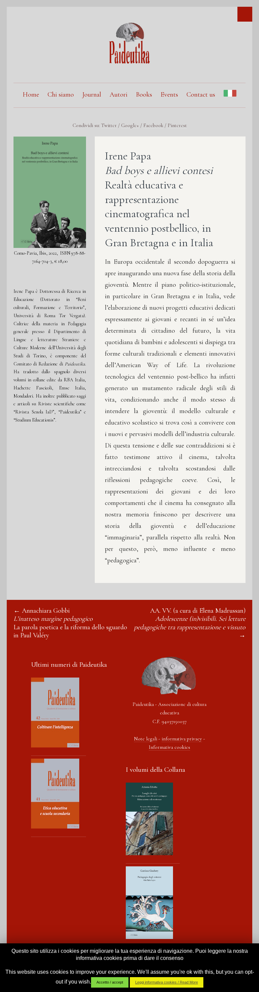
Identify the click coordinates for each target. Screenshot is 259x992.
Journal (91, 95)
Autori (118, 95)
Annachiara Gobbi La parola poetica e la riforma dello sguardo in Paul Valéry (70, 623)
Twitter (109, 125)
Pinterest (177, 125)
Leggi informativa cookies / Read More (166, 982)
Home (31, 95)
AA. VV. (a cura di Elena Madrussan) (190, 619)
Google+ (130, 125)
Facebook (153, 125)
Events (169, 95)
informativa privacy (182, 739)
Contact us (200, 95)
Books (144, 95)
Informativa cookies (169, 747)
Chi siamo (61, 95)
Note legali (145, 739)
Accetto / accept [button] (109, 982)
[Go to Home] (129, 62)
